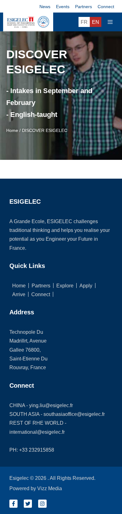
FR (84, 22)
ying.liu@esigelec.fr (51, 405)
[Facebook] (13, 504)
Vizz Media (49, 488)
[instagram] (42, 504)
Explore (65, 285)
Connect (40, 294)
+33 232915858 (36, 450)
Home (12, 130)
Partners (41, 285)
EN (95, 22)
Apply (85, 285)
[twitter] (28, 504)
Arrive (18, 294)
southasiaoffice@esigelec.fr (74, 414)
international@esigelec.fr (37, 432)
